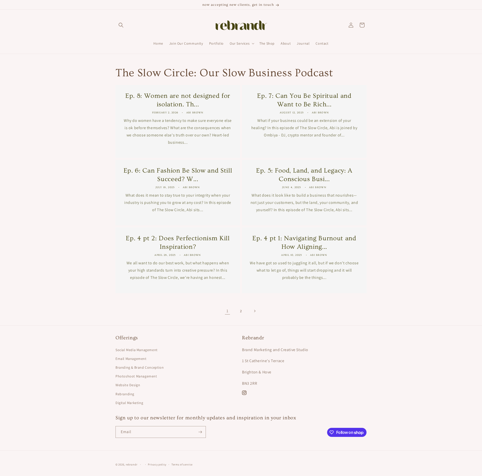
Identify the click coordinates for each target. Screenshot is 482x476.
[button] (121, 25)
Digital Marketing (129, 403)
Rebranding (124, 394)
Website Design (127, 385)
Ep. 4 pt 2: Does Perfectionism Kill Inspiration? (177, 242)
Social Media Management (136, 350)
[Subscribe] (200, 432)
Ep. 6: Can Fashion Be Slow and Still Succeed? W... (178, 175)
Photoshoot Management (136, 376)
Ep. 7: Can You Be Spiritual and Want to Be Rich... (304, 100)
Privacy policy (157, 464)
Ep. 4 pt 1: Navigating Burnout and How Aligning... (304, 242)
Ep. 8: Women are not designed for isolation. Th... (177, 100)
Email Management (131, 358)
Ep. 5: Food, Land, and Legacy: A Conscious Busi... (304, 175)
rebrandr (132, 464)
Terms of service (182, 464)
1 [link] (227, 310)
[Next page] (254, 310)
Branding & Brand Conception (139, 367)
